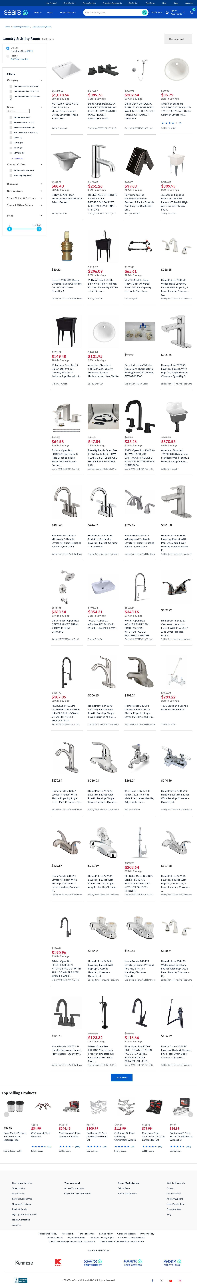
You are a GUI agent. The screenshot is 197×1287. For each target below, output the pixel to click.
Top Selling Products (19, 1093)
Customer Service (22, 1183)
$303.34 (130, 695)
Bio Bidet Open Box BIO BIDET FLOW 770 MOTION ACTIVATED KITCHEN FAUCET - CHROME (139, 879)
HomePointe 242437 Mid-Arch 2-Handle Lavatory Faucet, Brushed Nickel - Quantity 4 (66, 539)
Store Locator (18, 1188)
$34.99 (36, 1128)
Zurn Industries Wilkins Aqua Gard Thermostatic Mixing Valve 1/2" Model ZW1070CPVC (139, 368)
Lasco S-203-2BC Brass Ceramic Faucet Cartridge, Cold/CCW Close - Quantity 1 (67, 283)
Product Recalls (19, 1209)
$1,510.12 (57, 90)
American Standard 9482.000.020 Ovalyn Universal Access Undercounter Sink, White (103, 368)
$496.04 (93, 607)
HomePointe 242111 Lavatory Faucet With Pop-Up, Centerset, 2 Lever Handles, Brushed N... (65, 879)
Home (7, 27)
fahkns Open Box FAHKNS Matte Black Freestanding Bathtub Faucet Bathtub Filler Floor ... (101, 1049)
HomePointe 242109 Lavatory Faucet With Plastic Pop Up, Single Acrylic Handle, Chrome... (102, 879)
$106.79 (166, 1036)
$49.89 (129, 437)
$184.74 (93, 352)
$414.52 (93, 266)
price (10, 215)
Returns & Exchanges (22, 1198)
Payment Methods (76, 1237)
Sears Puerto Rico (175, 1204)
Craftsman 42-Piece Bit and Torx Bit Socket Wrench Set (181, 1136)
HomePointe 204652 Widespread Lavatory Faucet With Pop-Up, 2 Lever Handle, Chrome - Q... (175, 283)
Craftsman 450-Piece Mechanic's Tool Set (70, 1135)
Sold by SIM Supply (169, 469)
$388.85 (166, 269)
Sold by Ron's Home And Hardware (67, 298)
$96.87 (56, 437)
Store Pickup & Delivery (21, 197)
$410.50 (166, 692)
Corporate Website (126, 1233)
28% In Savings (60, 98)
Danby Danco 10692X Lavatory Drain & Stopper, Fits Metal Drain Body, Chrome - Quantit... (176, 1049)
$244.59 (166, 780)
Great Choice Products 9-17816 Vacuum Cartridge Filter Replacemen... (15, 1136)
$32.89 (8, 1128)
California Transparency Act (131, 1237)
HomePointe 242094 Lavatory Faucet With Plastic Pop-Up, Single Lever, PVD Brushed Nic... (139, 709)
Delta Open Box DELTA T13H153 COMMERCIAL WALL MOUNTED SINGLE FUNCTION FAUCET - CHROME (140, 107)
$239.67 (57, 865)
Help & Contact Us (21, 1219)
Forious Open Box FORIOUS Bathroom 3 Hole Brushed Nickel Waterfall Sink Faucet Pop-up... (65, 453)
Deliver (22, 49)
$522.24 (129, 607)
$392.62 (130, 525)
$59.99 (34, 1125)
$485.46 (57, 525)
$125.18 (57, 1036)
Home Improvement (21, 27)
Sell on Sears (124, 1188)
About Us (16, 1225)
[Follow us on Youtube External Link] (171, 1280)
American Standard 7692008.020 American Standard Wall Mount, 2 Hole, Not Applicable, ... (175, 453)
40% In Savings (134, 189)
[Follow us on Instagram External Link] (180, 1280)
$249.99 (118, 1125)
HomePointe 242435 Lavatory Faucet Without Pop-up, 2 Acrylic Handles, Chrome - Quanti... (139, 964)
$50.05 (165, 90)
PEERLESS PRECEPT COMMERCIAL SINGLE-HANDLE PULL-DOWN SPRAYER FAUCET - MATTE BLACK (66, 709)
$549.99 (63, 1125)
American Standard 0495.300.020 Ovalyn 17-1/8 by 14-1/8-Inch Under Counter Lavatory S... (176, 107)
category (13, 80)
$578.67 (93, 90)
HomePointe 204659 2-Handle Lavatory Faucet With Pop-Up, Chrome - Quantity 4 (175, 794)
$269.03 (93, 780)
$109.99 (92, 1128)
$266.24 (130, 780)
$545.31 (56, 607)
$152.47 (130, 951)
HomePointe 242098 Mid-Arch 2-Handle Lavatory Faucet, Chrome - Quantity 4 (102, 539)
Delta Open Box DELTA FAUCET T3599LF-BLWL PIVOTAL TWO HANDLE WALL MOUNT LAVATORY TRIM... (102, 107)
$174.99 (129, 1033)
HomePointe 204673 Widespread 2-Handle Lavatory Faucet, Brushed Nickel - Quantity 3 (140, 539)
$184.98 (93, 1033)
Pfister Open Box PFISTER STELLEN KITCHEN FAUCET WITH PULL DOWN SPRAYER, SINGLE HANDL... (66, 964)
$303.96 (129, 90)
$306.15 (93, 695)
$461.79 (56, 692)
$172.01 (93, 951)
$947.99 (166, 437)
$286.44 (56, 948)
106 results (28, 38)
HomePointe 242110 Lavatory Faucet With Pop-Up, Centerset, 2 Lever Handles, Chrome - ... (175, 879)
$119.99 (120, 1128)
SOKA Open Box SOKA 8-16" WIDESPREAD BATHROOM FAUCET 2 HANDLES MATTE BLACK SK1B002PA (140, 453)
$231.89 (93, 865)
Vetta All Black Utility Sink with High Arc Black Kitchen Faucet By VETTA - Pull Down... (103, 283)
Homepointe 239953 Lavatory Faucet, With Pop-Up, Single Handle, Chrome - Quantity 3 (174, 368)
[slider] (9, 229)
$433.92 (166, 181)
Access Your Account (74, 1188)
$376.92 (93, 181)
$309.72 (166, 610)
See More (18, 158)
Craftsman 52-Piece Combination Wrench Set (97, 1136)
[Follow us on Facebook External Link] (152, 1280)
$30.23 (56, 269)
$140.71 (166, 951)
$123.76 (56, 181)
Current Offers (16, 164)
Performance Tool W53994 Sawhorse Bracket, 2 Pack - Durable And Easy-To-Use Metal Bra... (139, 198)
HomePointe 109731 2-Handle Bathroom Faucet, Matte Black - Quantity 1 (66, 1049)
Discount (12, 183)
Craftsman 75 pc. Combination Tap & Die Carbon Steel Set (153, 1136)
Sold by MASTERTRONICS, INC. (102, 128)
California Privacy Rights (102, 1237)
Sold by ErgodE (131, 298)
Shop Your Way (174, 1209)
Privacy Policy (147, 1233)
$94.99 (129, 354)
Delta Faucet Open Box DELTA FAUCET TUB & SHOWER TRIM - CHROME (65, 624)
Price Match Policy (48, 1233)
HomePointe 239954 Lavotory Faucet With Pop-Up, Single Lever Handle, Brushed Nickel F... (175, 539)
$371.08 (166, 525)
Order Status (18, 1193)
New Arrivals (15, 190)
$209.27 (56, 352)
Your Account (72, 1183)
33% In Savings (97, 98)
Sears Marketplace (128, 1183)
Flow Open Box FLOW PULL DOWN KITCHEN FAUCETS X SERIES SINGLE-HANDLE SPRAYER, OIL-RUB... (138, 1049)
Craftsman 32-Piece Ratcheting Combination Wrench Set (125, 1136)
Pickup (19, 57)
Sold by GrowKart (59, 128)
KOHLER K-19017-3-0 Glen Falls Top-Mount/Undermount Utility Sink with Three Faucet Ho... (65, 107)
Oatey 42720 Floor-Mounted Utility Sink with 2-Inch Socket (67, 198)
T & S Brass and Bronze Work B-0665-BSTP (174, 707)
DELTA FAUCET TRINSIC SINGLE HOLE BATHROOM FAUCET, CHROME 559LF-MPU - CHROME (102, 198)
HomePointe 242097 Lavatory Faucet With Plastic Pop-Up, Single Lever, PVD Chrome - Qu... (67, 794)
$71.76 (92, 437)
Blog (169, 1214)
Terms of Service (86, 1233)
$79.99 (147, 1128)
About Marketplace (127, 1193)
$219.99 (90, 1125)
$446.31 (93, 525)
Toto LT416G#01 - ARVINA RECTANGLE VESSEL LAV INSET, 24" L (102, 624)
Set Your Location (19, 59)
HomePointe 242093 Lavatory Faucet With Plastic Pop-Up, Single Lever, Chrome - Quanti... (102, 794)
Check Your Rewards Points (77, 1193)
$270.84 (57, 780)
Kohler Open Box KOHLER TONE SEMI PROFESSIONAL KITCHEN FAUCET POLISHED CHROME (137, 624)
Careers (170, 1188)
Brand (10, 106)
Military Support (175, 1198)
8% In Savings (169, 445)
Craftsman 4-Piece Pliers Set (40, 1135)
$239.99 (146, 1125)
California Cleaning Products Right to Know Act (72, 1241)
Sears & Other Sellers (20, 205)
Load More (122, 1077)
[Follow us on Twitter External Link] (162, 1280)
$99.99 (173, 1125)
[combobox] (116, 12)
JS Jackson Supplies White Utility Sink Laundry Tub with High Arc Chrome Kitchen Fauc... (174, 198)
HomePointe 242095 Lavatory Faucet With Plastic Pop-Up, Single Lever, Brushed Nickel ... (102, 709)
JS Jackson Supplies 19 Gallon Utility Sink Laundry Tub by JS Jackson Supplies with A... (66, 368)
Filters (11, 74)
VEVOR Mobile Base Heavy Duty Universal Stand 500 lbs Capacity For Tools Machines (138, 283)
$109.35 (129, 266)
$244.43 (64, 1128)
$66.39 (129, 181)
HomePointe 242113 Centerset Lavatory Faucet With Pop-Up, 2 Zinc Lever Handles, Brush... (174, 624)
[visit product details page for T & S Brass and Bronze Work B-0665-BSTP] (176, 672)
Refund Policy (106, 1233)
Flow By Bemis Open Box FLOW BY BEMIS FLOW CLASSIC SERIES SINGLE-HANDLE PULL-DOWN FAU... (103, 453)
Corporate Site (174, 1193)
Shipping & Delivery (21, 1204)
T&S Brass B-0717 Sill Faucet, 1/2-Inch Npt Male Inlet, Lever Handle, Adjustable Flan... (139, 794)
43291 (29, 51)
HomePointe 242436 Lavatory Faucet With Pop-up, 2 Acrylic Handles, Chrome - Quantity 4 (100, 964)
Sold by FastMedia (133, 213)
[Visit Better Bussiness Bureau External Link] (20, 1280)
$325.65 (166, 354)
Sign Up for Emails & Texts (24, 1214)
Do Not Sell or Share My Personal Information (122, 1241)
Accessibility (68, 1233)
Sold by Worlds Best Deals (136, 383)
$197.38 (166, 865)
